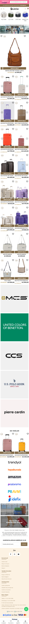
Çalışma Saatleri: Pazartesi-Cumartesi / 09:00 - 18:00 (14, 608)
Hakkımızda (4, 561)
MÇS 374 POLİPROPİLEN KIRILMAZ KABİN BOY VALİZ (21, 97)
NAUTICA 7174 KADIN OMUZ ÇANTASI (21, 280)
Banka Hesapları (5, 566)
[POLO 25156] (7, 269)
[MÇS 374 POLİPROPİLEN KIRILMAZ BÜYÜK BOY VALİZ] (21, 138)
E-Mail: (7, 602)
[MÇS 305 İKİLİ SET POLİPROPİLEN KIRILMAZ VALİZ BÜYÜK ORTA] (7, 164)
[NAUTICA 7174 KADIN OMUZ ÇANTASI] (21, 269)
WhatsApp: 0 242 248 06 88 (8, 600)
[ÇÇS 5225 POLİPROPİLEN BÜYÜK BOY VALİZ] (7, 138)
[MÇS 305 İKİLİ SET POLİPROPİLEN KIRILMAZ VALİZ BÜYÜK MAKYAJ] (21, 164)
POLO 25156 (7, 280)
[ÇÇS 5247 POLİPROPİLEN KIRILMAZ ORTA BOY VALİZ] (7, 111)
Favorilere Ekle (1, 36)
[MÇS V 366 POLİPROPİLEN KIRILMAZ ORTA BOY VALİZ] (21, 111)
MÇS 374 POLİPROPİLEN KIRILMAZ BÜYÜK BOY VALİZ (21, 149)
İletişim (3, 568)
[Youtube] (18, 554)
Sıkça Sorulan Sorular (7, 578)
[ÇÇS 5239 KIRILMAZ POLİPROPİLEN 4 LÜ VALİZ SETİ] (21, 216)
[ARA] (3, 8)
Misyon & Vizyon (5, 563)
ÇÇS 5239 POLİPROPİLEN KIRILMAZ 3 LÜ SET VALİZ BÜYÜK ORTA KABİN (7, 202)
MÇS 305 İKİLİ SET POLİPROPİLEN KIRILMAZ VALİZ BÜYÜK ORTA (7, 175)
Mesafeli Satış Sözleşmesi (7, 587)
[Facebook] (10, 554)
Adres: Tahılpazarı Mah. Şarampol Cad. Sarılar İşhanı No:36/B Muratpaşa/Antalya (14, 605)
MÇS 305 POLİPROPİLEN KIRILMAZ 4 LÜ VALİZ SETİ (7, 228)
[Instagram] (14, 554)
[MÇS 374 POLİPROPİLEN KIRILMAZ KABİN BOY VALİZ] (21, 85)
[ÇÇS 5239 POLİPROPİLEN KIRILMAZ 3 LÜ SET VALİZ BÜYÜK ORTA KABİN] (7, 190)
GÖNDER (24, 544)
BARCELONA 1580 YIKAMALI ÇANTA (14, 70)
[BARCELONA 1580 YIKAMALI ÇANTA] (14, 52)
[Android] (18, 611)
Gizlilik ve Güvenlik (6, 589)
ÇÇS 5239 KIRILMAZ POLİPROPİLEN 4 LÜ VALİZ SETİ (21, 228)
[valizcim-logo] (14, 550)
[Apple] (10, 611)
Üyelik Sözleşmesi (6, 585)
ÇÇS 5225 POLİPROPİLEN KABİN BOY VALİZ (7, 97)
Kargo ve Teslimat (6, 574)
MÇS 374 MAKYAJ (7, 254)
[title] (14, 509)
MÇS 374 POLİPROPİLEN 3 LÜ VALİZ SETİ (21, 202)
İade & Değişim (5, 576)
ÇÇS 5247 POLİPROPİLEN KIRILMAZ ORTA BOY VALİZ (7, 123)
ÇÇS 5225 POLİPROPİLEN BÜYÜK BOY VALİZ (7, 149)
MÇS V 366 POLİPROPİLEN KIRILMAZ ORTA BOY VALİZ (21, 123)
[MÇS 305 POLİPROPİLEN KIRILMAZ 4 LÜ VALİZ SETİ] (7, 216)
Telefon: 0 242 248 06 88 (7, 598)
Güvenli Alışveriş (5, 592)
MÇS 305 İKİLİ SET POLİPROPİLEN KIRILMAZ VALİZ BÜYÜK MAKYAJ (21, 175)
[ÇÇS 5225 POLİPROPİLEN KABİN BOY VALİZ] (7, 85)
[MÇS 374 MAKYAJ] (7, 243)
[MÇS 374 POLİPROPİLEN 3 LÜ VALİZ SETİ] (21, 190)
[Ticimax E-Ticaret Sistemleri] (14, 619)
